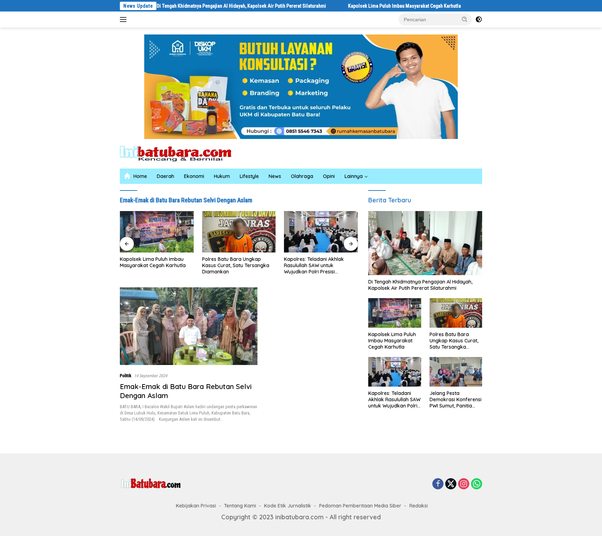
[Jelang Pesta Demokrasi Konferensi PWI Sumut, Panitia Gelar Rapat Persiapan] (456, 372)
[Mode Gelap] (478, 19)
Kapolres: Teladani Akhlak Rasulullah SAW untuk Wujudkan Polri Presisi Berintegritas (305, 265)
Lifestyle (249, 176)
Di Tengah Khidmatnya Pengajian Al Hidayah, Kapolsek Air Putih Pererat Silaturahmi (217, 6)
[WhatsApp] (476, 484)
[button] (465, 19)
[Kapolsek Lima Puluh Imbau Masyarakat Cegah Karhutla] (147, 232)
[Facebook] (437, 484)
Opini (329, 176)
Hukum (222, 176)
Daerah (165, 176)
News (275, 176)
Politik (125, 375)
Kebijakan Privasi (196, 506)
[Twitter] (450, 484)
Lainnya (354, 176)
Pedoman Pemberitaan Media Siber (360, 506)
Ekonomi (194, 176)
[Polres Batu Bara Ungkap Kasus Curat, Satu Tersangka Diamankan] (230, 232)
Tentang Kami (240, 506)
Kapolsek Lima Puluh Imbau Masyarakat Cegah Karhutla (380, 6)
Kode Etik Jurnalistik (287, 506)
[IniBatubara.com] (181, 153)
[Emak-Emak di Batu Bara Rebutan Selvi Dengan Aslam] (188, 326)
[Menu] (124, 19)
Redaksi (418, 506)
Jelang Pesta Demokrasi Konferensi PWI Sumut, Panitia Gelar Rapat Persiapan (455, 399)
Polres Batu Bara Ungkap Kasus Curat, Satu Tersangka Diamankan (226, 265)
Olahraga (302, 176)
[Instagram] (463, 484)
